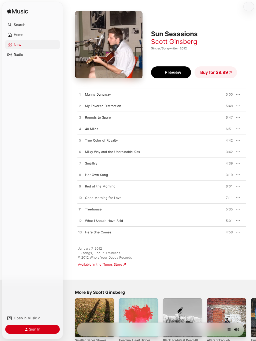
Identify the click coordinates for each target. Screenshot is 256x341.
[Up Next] (229, 329)
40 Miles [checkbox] (91, 129)
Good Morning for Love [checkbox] (103, 198)
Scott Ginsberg (174, 41)
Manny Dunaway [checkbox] (98, 94)
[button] (33, 24)
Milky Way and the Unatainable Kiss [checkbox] (112, 152)
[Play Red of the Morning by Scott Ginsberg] (80, 186)
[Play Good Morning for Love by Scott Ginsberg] (80, 198)
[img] (17, 11)
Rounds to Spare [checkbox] (98, 117)
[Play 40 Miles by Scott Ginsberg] (80, 129)
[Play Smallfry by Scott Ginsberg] (80, 163)
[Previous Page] (70, 317)
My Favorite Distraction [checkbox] (103, 106)
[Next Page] (251, 317)
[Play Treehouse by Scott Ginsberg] (80, 209)
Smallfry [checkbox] (91, 163)
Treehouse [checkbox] (93, 209)
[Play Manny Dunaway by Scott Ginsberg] (80, 94)
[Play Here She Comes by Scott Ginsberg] (80, 232)
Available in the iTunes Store (100, 264)
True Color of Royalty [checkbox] (101, 140)
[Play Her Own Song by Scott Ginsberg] (80, 175)
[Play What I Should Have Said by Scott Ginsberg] (80, 221)
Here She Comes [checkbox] (98, 232)
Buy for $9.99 (214, 72)
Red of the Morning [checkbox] (100, 186)
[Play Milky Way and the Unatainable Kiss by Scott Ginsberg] (80, 152)
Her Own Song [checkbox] (96, 175)
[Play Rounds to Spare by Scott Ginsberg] (80, 117)
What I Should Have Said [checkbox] (104, 221)
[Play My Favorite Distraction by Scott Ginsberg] (80, 106)
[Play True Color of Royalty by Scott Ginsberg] (80, 140)
